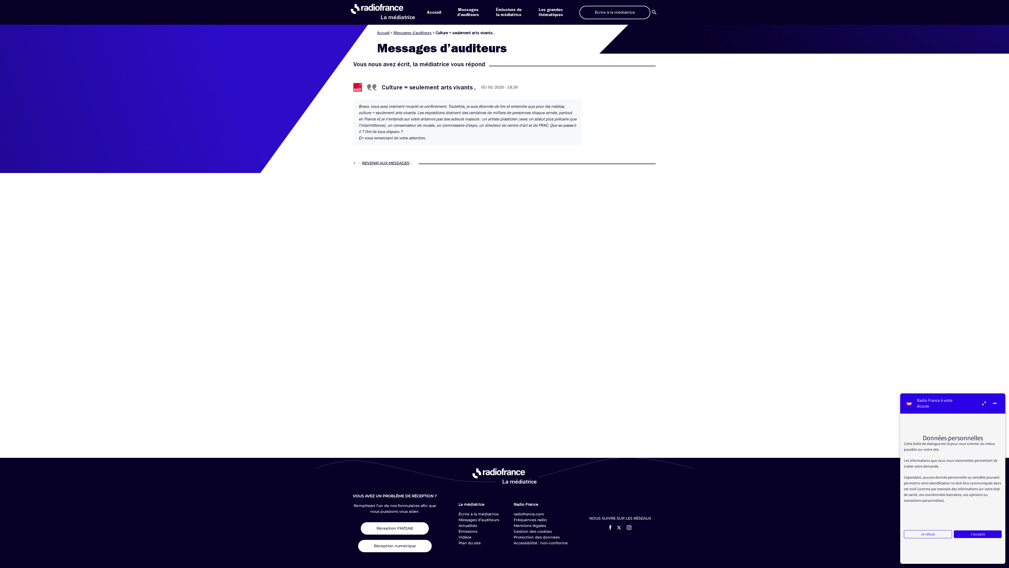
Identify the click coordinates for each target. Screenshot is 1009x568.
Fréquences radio (530, 520)
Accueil (434, 12)
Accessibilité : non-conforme (541, 543)
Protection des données (537, 537)
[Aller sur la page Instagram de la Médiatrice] (629, 527)
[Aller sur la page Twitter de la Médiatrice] (619, 528)
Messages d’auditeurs (412, 33)
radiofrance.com (529, 514)
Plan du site (470, 543)
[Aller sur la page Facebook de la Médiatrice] (610, 527)
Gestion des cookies (533, 531)
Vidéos (465, 537)
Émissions (468, 531)
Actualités (468, 525)
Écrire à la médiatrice (479, 514)
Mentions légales (530, 525)
